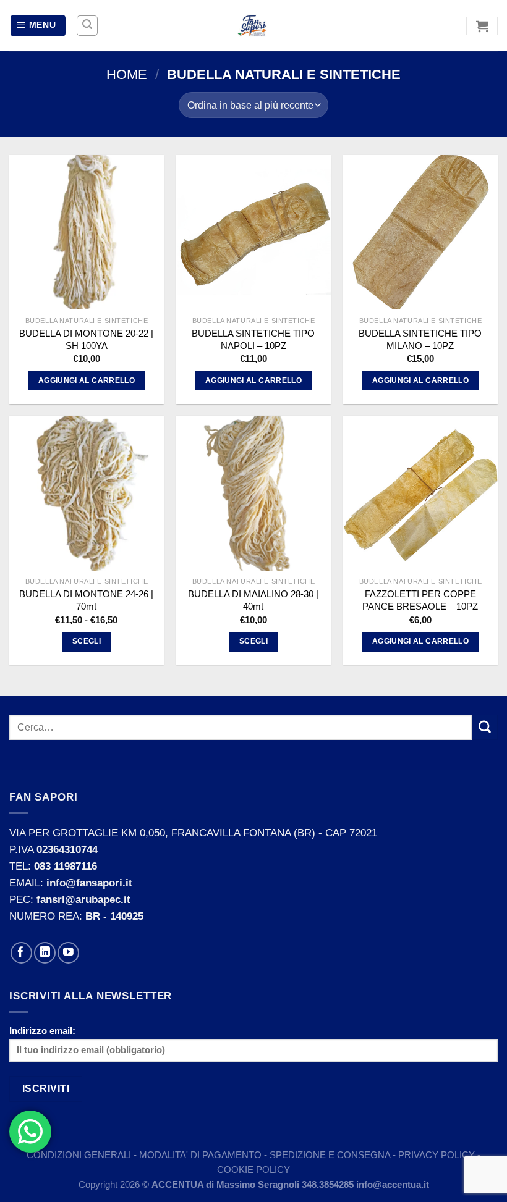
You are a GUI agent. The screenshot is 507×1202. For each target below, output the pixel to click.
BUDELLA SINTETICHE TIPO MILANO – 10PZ (420, 339)
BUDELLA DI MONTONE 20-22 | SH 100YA (86, 339)
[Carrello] (482, 26)
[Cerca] (87, 25)
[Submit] (485, 727)
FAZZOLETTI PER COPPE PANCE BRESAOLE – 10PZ (420, 600)
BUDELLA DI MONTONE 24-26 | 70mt (86, 600)
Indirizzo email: (42, 1030)
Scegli (86, 641)
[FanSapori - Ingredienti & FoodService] (253, 26)
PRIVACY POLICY (436, 1154)
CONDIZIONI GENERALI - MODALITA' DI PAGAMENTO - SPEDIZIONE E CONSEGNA (210, 1154)
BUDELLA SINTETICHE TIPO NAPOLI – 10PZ (253, 339)
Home (126, 74)
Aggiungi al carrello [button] (86, 380)
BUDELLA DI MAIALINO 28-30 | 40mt (253, 600)
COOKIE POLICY (253, 1169)
